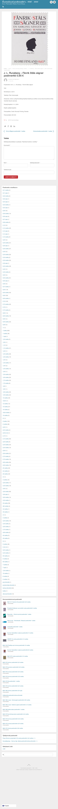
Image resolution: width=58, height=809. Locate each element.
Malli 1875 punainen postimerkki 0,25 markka (13, 667)
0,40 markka (6, 266)
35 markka (5, 512)
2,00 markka (6, 430)
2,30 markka (6, 444)
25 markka (5, 474)
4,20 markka (6, 520)
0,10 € (4, 225)
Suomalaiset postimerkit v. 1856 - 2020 (29, 768)
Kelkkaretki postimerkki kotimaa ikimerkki (12, 695)
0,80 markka (6, 316)
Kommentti (7, 145)
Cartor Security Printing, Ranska (19, 68)
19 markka (5, 415)
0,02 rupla (5, 199)
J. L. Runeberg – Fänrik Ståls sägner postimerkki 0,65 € (24, 74)
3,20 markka (6, 482)
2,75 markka (6, 459)
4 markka (5, 518)
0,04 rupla (5, 207)
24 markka (5, 471)
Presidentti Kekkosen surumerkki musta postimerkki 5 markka (22, 608)
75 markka (5, 573)
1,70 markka (6, 380)
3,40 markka (6, 485)
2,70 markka (6, 456)
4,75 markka (6, 529)
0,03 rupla (5, 201)
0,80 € (4, 313)
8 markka (5, 576)
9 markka (5, 579)
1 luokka (5, 330)
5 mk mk (5, 547)
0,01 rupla (5, 193)
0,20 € (4, 240)
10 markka (5, 398)
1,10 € (4, 345)
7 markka (5, 564)
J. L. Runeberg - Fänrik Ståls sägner (36, 68)
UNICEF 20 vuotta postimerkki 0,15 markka (17, 639)
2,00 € (4, 427)
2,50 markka (6, 453)
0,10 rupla (5, 231)
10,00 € (4, 400)
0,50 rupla (5, 281)
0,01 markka (6, 190)
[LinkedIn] (15, 126)
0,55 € (4, 283)
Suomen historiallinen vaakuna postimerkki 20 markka (20, 650)
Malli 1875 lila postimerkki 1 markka (11, 681)
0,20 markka (6, 242)
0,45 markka (6, 272)
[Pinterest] (11, 126)
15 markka (5, 406)
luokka (4, 591)
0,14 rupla (5, 234)
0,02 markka (6, 196)
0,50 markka (6, 278)
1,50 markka (6, 374)
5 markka (5, 544)
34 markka (5, 509)
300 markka (5, 506)
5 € (3, 541)
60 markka (5, 561)
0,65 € (5, 68)
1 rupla (4, 336)
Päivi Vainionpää (48, 68)
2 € (3, 418)
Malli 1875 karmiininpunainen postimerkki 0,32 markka (16, 714)
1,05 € (4, 342)
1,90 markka (6, 395)
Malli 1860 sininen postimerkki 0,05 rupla (12, 690)
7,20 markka (6, 570)
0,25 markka (6, 248)
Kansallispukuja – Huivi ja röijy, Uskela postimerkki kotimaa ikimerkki (20, 741)
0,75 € (4, 307)
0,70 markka (6, 304)
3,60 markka (6, 497)
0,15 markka (6, 237)
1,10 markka (6, 348)
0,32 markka (6, 257)
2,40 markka (6, 447)
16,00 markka (6, 412)
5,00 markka (6, 550)
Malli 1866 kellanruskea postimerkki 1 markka (13, 709)
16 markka (5, 409)
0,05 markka (6, 213)
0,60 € (4, 289)
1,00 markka (6, 339)
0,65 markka (6, 298)
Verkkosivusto (7, 169)
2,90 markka (6, 465)
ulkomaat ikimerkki (7, 594)
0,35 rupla (5, 263)
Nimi (5, 163)
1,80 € (4, 389)
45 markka (5, 538)
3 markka (5, 479)
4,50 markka (6, 526)
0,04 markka (6, 204)
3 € (3, 477)
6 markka (5, 558)
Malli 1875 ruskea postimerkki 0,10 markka (17, 656)
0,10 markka (6, 228)
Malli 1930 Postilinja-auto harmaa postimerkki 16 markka (16, 645)
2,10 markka (6, 439)
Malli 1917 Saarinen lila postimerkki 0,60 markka (19, 602)
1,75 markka (6, 383)
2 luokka (5, 421)
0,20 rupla (5, 245)
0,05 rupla (5, 216)
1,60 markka (6, 377)
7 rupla (4, 567)
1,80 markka (6, 392)
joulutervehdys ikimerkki (8, 585)
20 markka (5, 468)
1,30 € (4, 360)
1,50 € (4, 371)
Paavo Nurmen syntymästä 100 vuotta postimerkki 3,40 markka (19, 738)
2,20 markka (6, 441)
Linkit (4, 749)
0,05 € (4, 210)
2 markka (5, 424)
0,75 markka (6, 310)
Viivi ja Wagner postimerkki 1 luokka (15, 131)
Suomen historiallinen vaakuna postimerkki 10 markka (20, 633)
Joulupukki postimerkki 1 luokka (14, 626)
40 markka (5, 535)
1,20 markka (6, 354)
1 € (3, 327)
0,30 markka (6, 254)
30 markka (5, 503)
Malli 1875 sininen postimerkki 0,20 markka (13, 662)
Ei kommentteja (14, 120)
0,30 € (4, 251)
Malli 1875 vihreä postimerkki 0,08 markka (13, 728)
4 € (3, 515)
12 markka (5, 403)
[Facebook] (8, 126)
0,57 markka (6, 286)
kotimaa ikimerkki (7, 588)
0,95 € (4, 324)
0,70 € (4, 301)
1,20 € (4, 351)
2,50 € (4, 450)
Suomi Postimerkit (13, 79)
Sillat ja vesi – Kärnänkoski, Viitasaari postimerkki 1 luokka (21, 620)
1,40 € (4, 365)
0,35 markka (6, 260)
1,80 (4, 386)
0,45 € (4, 269)
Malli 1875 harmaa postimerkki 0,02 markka (13, 676)
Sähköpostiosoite (35, 163)
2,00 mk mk (5, 433)
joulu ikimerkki (6, 582)
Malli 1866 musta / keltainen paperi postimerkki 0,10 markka (17, 704)
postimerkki (7, 70)
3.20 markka (6, 500)
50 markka (5, 556)
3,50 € (4, 488)
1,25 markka (6, 357)
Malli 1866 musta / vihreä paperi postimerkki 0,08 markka (16, 700)
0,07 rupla (5, 219)
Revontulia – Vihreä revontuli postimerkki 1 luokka (19, 614)
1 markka (5, 333)
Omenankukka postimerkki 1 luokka (41, 131)
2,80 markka (6, 462)
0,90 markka (6, 321)
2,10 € (4, 436)
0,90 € (4, 319)
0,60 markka (6, 292)
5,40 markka (6, 553)
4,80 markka (6, 532)
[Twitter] (5, 126)
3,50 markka (6, 491)
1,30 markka (6, 362)
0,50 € (4, 275)
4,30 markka (6, 523)
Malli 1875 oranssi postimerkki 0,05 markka (13, 671)
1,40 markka (6, 368)
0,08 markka (6, 222)
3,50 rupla (5, 494)
